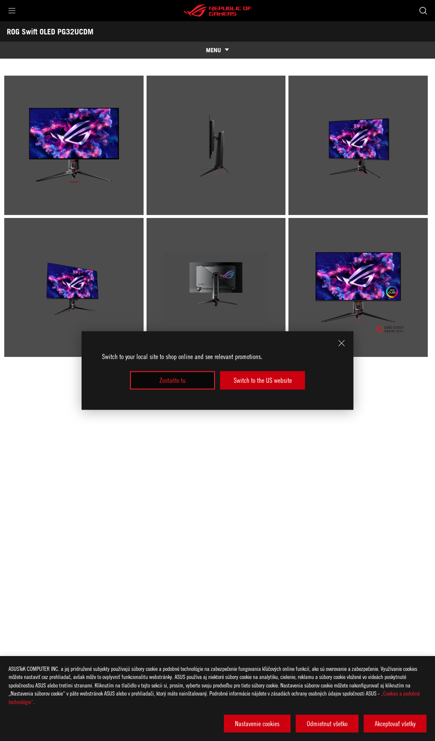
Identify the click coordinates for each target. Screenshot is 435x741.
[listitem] (75, 147)
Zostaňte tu (172, 380)
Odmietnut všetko (327, 723)
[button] (12, 11)
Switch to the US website (263, 380)
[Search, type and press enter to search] (423, 10)
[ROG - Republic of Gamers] (217, 10)
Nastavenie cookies (257, 723)
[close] (341, 343)
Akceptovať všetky (395, 723)
